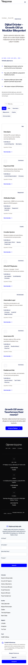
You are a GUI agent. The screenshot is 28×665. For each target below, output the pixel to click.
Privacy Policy (20, 647)
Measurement (6, 112)
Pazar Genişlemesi (6, 596)
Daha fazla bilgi (7, 151)
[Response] (7, 2)
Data (9, 108)
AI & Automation (6, 116)
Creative (14, 112)
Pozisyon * (3, 558)
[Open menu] (25, 2)
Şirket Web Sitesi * (5, 551)
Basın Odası (4, 615)
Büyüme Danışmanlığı (6, 578)
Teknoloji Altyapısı (5, 612)
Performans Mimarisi (6, 587)
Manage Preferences (14, 653)
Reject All (14, 657)
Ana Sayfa (4, 18)
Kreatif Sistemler (5, 590)
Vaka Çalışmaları (5, 603)
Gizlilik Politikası (5, 637)
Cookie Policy (11, 647)
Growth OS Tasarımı (6, 581)
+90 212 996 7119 (14, 503)
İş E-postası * (4, 544)
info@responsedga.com (18, 512)
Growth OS (10, 18)
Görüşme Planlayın (13, 428)
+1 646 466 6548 (14, 467)
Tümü (4, 108)
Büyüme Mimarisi (5, 593)
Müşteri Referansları (6, 606)
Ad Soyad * (3, 538)
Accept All (14, 661)
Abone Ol (14, 565)
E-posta (14, 469)
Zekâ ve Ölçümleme (6, 584)
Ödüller (3, 609)
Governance (15, 108)
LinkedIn (3, 623)
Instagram (3, 626)
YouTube (3, 629)
